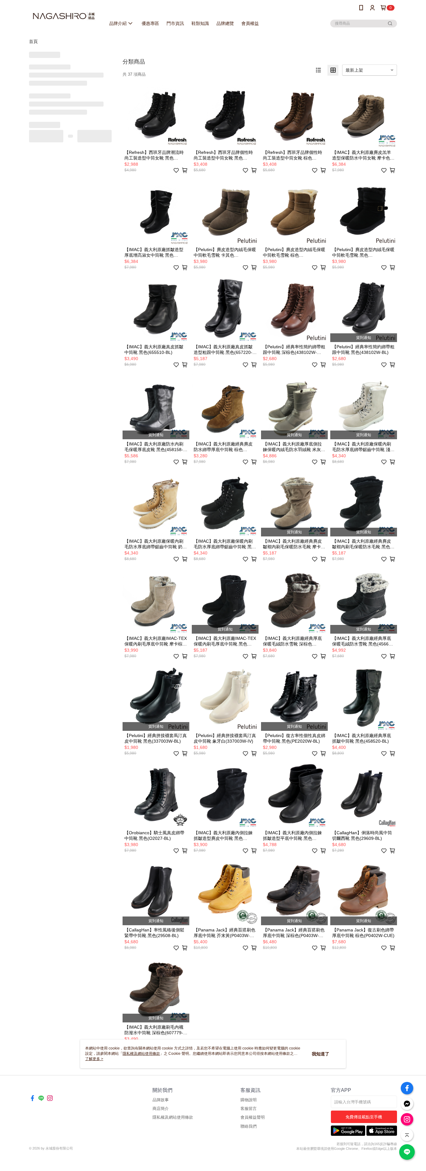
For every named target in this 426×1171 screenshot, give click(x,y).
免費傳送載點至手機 (364, 1117)
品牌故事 (160, 1099)
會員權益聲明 (252, 1117)
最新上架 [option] (354, 70)
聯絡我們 (248, 1126)
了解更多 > (94, 1059)
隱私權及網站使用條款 (172, 1117)
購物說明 (248, 1099)
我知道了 (320, 1053)
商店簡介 (160, 1108)
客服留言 (248, 1108)
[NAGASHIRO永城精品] (63, 16)
